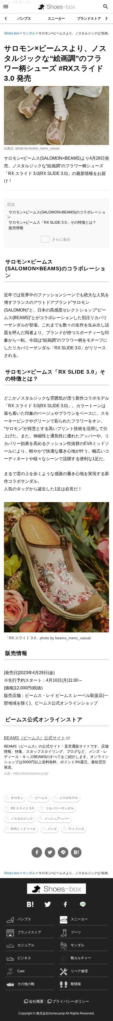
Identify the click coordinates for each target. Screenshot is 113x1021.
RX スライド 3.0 (22, 808)
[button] (106, 18)
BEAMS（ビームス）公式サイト (34, 738)
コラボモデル (68, 798)
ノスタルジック (22, 818)
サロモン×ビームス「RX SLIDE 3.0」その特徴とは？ (52, 222)
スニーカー (56, 18)
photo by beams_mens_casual (37, 148)
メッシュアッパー (57, 818)
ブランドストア (89, 18)
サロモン (17, 798)
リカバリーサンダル (59, 808)
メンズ (52, 829)
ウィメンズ (76, 829)
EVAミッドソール (23, 829)
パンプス (24, 18)
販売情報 (16, 228)
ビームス (41, 798)
